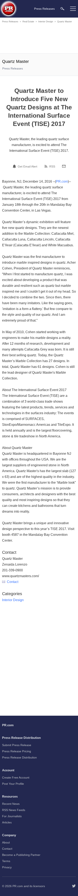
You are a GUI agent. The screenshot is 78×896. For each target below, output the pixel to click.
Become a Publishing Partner (21, 855)
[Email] (64, 166)
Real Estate (28, 21)
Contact (12, 582)
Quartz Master (64, 21)
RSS (52, 166)
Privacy (7, 867)
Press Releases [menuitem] (44, 8)
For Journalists (12, 816)
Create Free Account (15, 777)
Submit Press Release (16, 745)
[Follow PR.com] (74, 886)
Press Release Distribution (19, 757)
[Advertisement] (39, 39)
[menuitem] (62, 8)
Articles (7, 822)
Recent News (11, 803)
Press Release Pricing (16, 751)
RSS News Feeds (13, 810)
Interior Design (45, 21)
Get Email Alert (27, 166)
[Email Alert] (15, 166)
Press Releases (10, 21)
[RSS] (46, 166)
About (6, 842)
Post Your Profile (13, 783)
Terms (6, 861)
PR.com (62, 181)
